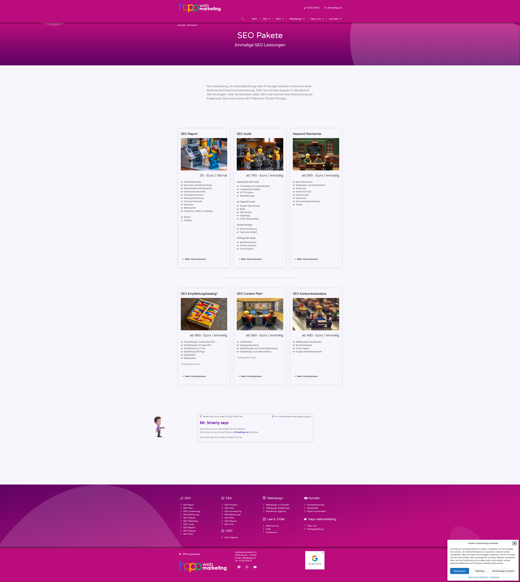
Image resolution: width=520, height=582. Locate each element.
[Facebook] (239, 567)
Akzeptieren (460, 571)
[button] (514, 543)
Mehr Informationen (195, 259)
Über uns (315, 18)
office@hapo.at (241, 432)
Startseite (181, 25)
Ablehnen (480, 571)
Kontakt (333, 18)
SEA (278, 18)
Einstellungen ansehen (503, 571)
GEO (254, 18)
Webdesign (295, 18)
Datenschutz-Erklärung (478, 577)
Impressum (495, 577)
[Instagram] (247, 567)
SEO (265, 18)
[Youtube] (255, 567)
